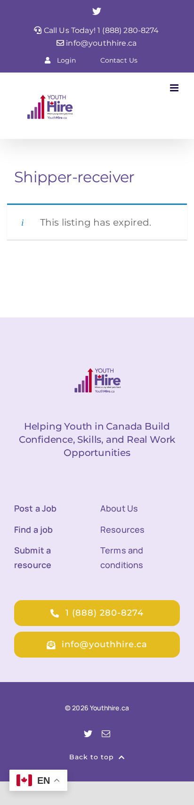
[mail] (106, 733)
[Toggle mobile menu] (175, 88)
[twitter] (88, 733)
